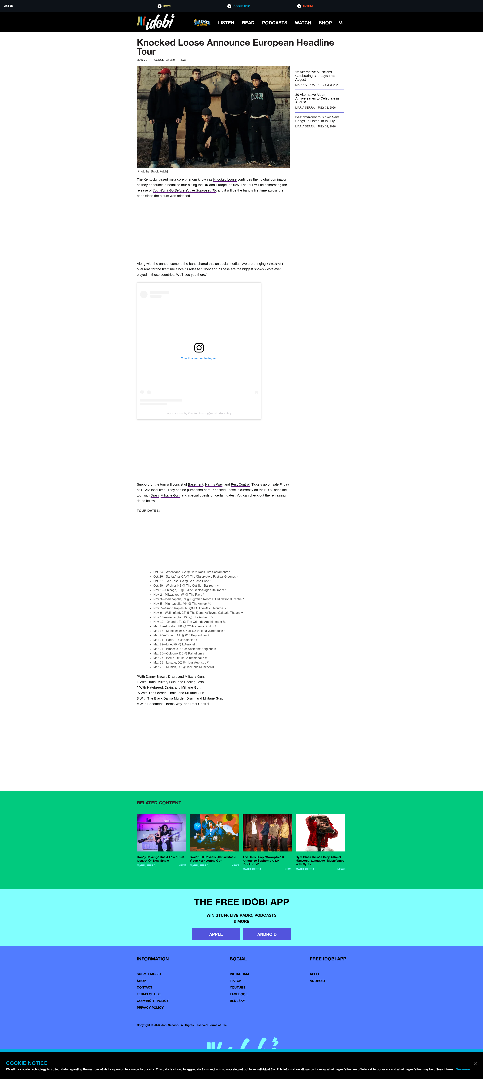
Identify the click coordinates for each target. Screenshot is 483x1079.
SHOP (325, 22)
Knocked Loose (225, 179)
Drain (155, 507)
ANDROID (267, 971)
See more (463, 1069)
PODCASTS (274, 22)
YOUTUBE (237, 1025)
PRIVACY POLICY (150, 1045)
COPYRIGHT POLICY (153, 1038)
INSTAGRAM (239, 1012)
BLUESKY (237, 1038)
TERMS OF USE (149, 1032)
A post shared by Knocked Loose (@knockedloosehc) (199, 413)
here (207, 501)
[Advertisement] (241, 230)
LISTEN (226, 22)
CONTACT (144, 1025)
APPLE (216, 971)
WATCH (303, 22)
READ (248, 22)
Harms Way (213, 496)
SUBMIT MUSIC (149, 1012)
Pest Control (240, 496)
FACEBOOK (239, 1032)
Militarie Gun (170, 507)
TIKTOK (236, 1018)
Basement (195, 496)
